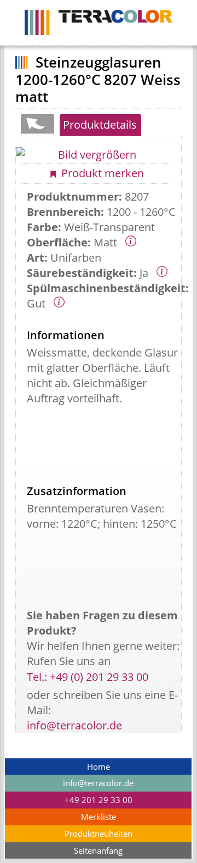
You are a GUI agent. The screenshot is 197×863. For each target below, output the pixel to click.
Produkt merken (101, 173)
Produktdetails (100, 124)
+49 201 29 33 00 (98, 800)
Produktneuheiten (98, 834)
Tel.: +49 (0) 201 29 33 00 (87, 676)
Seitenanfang (98, 850)
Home (98, 767)
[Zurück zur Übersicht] (37, 124)
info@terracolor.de (74, 725)
